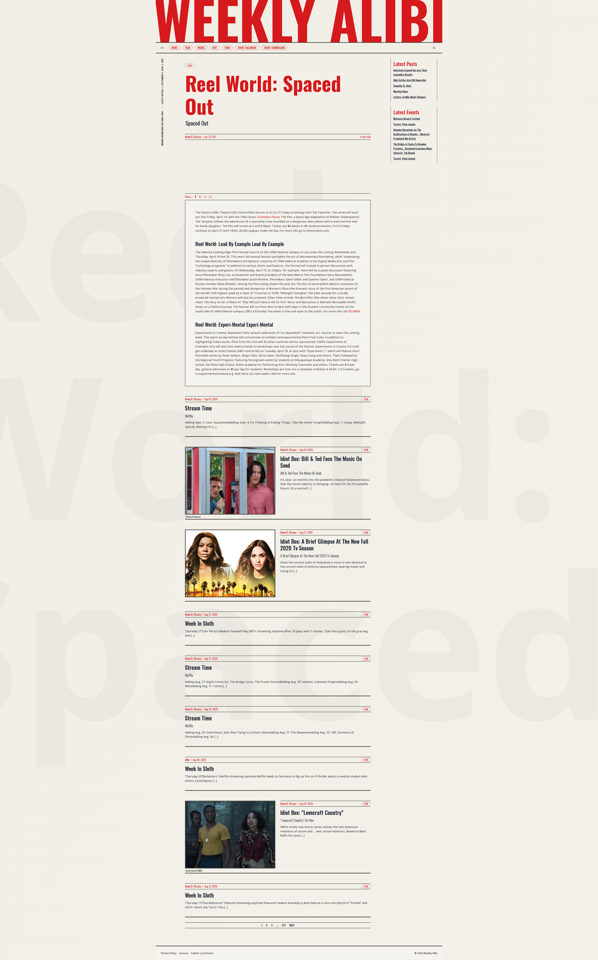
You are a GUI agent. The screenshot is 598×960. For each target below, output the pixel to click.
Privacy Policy (168, 953)
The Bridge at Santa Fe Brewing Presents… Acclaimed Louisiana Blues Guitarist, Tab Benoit (412, 148)
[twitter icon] (200, 197)
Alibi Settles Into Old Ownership (409, 80)
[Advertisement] (278, 166)
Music (201, 48)
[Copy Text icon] (205, 197)
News (175, 48)
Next (292, 925)
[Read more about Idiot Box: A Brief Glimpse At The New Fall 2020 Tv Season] (230, 565)
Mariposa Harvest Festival (406, 119)
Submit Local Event (202, 953)
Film (187, 48)
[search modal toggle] (434, 47)
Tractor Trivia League (404, 124)
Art (214, 48)
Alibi (187, 760)
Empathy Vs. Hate (402, 86)
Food (227, 48)
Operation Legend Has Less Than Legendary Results (410, 72)
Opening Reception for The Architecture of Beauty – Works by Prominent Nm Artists (411, 134)
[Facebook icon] (195, 197)
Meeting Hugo (400, 91)
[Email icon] (210, 197)
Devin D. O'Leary (193, 137)
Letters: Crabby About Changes (409, 97)
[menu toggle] (162, 48)
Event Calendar (247, 48)
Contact (183, 953)
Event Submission (274, 48)
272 (284, 925)
